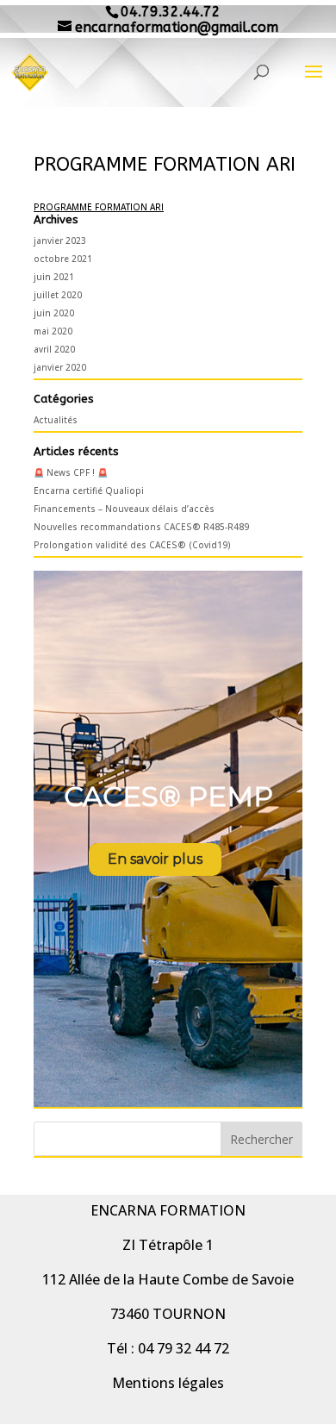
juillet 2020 (58, 295)
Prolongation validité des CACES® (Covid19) (132, 545)
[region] (168, 839)
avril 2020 (54, 349)
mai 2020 (53, 331)
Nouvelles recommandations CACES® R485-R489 (141, 527)
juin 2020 (54, 313)
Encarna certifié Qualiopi (89, 490)
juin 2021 (54, 277)
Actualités (56, 420)
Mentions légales (168, 1382)
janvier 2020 (60, 367)
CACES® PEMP (168, 796)
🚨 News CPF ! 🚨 (71, 472)
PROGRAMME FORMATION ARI (99, 207)
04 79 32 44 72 (183, 1348)
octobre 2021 (63, 259)
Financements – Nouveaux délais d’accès (124, 509)
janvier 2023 (60, 240)
